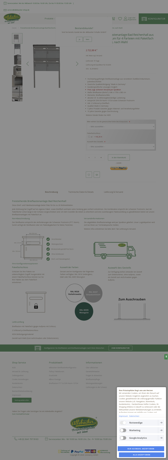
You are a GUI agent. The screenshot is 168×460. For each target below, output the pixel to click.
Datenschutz (134, 416)
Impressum (123, 416)
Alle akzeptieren (141, 455)
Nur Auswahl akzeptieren (141, 449)
